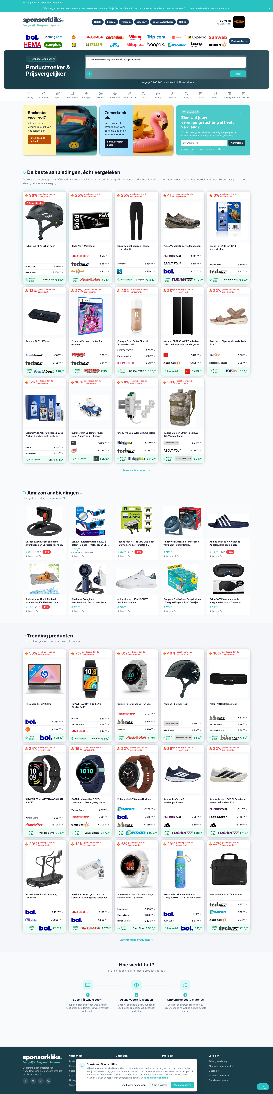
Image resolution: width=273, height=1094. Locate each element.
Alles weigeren (159, 1085)
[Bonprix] (156, 45)
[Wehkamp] (176, 37)
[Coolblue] (73, 37)
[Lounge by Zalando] (197, 45)
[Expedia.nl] (197, 37)
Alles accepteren (182, 1085)
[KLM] (114, 45)
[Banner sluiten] (269, 8)
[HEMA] (32, 45)
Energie (111, 22)
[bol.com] (32, 37)
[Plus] (94, 45)
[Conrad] (176, 45)
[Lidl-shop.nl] (73, 45)
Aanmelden (237, 142)
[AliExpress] (135, 45)
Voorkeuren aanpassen (133, 1085)
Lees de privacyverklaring (154, 1077)
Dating (182, 22)
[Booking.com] (53, 37)
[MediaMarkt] (94, 37)
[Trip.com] (156, 37)
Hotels (97, 22)
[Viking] (135, 37)
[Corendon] (114, 37)
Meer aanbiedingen (134, 470)
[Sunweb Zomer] (218, 37)
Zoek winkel (237, 41)
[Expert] (218, 45)
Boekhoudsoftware (163, 22)
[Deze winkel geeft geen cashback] (185, 34)
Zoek (238, 74)
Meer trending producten (134, 939)
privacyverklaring (216, 149)
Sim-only (142, 22)
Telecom (126, 22)
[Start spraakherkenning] (89, 74)
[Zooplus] (53, 45)
